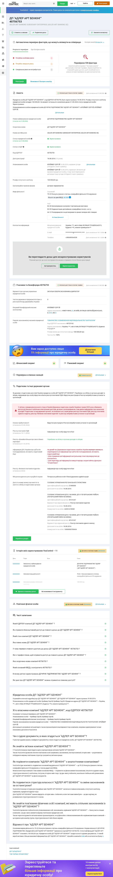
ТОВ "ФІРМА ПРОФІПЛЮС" (18, 854)
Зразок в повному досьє (27, 591)
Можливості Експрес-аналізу (41, 81)
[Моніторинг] (3, 41)
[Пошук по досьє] (3, 22)
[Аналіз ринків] (3, 59)
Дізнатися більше (90, 350)
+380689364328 (71, 237)
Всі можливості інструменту (52, 591)
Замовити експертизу (100, 32)
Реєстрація (102, 3)
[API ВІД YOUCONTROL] (3, 35)
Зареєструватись (69, 266)
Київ (83, 836)
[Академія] (3, 66)
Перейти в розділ (22, 538)
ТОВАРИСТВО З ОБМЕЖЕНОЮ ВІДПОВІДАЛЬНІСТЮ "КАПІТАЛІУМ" (71, 320)
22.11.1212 (16, 582)
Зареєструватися (94, 874)
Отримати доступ (86, 375)
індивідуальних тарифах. (90, 10)
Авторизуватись (50, 266)
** (72, 310)
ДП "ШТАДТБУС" (15, 851)
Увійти (85, 3)
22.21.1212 (16, 564)
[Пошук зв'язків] (3, 53)
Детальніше (91, 164)
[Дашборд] (3, 16)
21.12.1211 (16, 574)
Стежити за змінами (20, 32)
